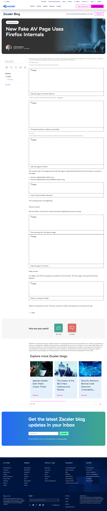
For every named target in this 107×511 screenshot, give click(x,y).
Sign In (92, 2)
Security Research (12, 22)
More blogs (10, 79)
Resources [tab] (52, 6)
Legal (66, 501)
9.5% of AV (60, 97)
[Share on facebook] (11, 67)
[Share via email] (7, 67)
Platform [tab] (33, 6)
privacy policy (62, 439)
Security (67, 504)
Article (9, 76)
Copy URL (7, 84)
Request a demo (97, 6)
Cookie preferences (70, 506)
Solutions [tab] (45, 6)
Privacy (67, 498)
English (99, 2)
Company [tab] (59, 6)
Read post (35, 395)
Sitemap (67, 495)
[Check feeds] (25, 67)
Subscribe (64, 433)
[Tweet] (16, 67)
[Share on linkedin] (20, 67)
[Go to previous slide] (100, 404)
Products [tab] (39, 6)
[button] (58, 329)
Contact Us (84, 2)
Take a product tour (83, 6)
